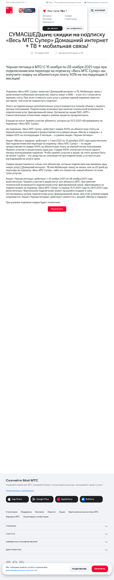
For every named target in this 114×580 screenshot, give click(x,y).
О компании (11, 512)
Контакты (39, 512)
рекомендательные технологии (21, 570)
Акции (62, 512)
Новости (52, 512)
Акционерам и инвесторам (36, 516)
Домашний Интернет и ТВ (71, 53)
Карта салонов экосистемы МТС (84, 512)
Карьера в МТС (13, 516)
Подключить (57, 209)
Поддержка (26, 512)
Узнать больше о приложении (20, 490)
